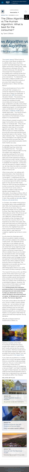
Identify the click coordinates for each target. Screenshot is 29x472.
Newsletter (4, 15)
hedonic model (15, 110)
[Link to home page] (8, 2)
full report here (19, 355)
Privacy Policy (18, 468)
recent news (9, 59)
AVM (13, 95)
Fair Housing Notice (20, 470)
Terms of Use (11, 468)
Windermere (22, 467)
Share (26, 18)
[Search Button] (26, 12)
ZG (4, 240)
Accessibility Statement (10, 470)
